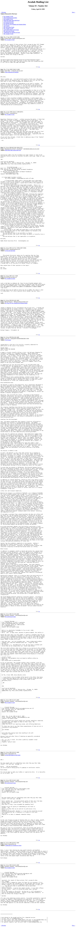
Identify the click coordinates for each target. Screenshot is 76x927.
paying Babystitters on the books (11, 29)
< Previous (3, 12)
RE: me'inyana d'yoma (9, 27)
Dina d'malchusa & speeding (10, 17)
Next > (73, 12)
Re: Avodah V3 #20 (8, 16)
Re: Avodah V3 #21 (8, 19)
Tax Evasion (6, 25)
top (39, 66)
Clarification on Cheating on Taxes (12, 32)
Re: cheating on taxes (9, 23)
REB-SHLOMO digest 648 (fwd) (11, 20)
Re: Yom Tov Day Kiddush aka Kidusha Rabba (15, 24)
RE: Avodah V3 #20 (8, 28)
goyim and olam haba (9, 21)
